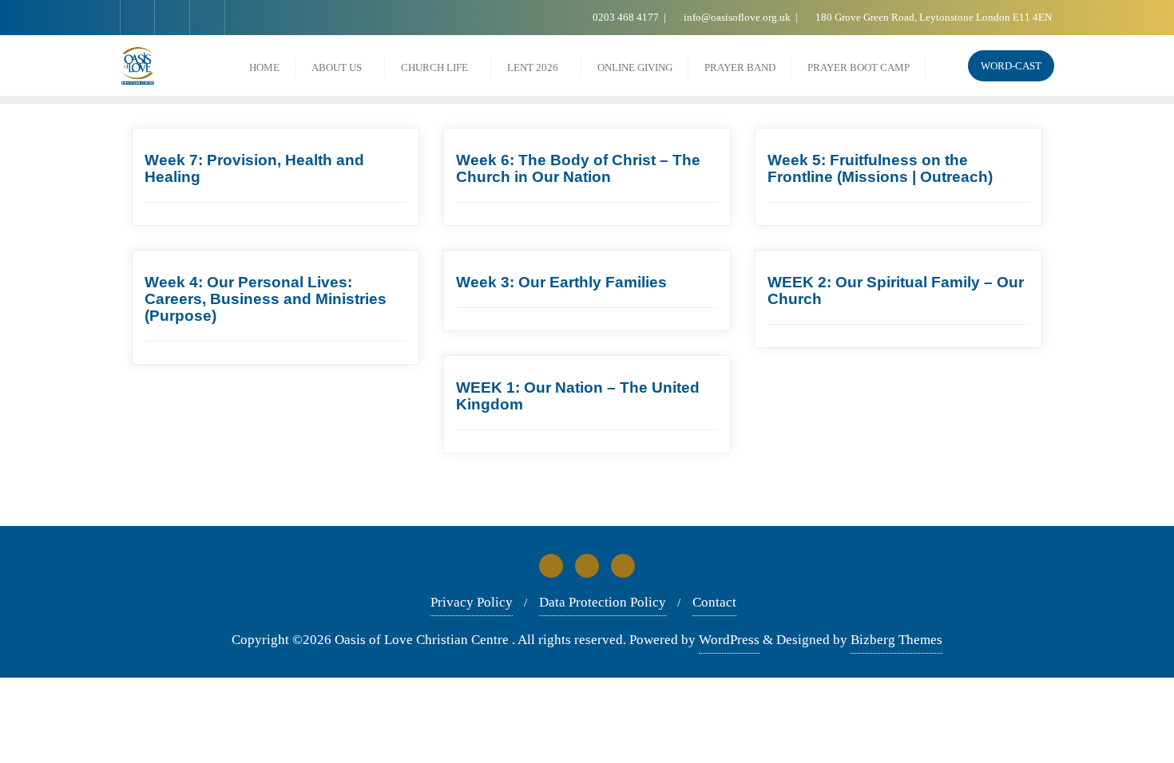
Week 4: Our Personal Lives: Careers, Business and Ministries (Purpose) (266, 299)
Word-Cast (1011, 66)
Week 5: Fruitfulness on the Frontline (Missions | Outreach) (880, 168)
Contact (714, 602)
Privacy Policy (471, 602)
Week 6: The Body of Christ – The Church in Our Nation (578, 168)
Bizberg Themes (896, 639)
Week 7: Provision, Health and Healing (254, 168)
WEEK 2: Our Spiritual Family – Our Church (895, 290)
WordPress (729, 639)
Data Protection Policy (602, 602)
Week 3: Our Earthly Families (561, 282)
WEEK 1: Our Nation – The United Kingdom (578, 396)
